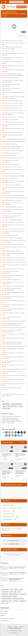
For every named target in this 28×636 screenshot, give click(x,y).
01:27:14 (4, 334)
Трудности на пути (7, 511)
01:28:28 (4, 338)
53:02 (3, 220)
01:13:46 (4, 292)
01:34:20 (4, 361)
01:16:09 (4, 300)
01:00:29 (4, 247)
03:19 (3, 51)
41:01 (3, 185)
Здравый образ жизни (7, 596)
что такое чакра (6, 408)
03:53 (3, 53)
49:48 (3, 209)
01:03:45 (4, 253)
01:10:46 (4, 271)
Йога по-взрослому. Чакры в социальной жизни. (20, 455)
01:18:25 (4, 309)
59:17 (3, 244)
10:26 (3, 78)
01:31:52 (4, 348)
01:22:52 (4, 323)
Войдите (4, 529)
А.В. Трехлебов (5, 591)
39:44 (3, 176)
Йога (21, 589)
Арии (3, 603)
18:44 (3, 110)
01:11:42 (4, 279)
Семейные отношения (8, 519)
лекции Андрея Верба (16, 404)
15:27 (3, 100)
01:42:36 (4, 383)
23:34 (3, 122)
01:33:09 (4, 357)
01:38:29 (4, 369)
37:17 (3, 169)
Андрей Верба (6, 404)
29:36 (3, 146)
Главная (9, 627)
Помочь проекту (4, 611)
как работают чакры (12, 406)
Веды (19, 591)
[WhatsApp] (12, 435)
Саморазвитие (23, 594)
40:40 (3, 181)
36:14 (3, 167)
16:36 (3, 103)
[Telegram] (12, 432)
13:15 (3, 88)
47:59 (3, 203)
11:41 (3, 80)
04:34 (3, 57)
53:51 (3, 222)
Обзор (15, 627)
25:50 (3, 132)
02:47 (3, 47)
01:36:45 (4, 365)
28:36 (3, 141)
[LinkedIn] (6, 435)
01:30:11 (4, 342)
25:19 (3, 128)
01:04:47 (4, 257)
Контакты (3, 615)
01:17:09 (4, 304)
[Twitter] (18, 432)
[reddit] (9, 435)
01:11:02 (4, 275)
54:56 (3, 225)
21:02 (3, 117)
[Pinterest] (24, 432)
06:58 (3, 65)
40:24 (3, 178)
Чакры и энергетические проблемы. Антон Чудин (7, 455)
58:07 (3, 238)
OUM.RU (20, 630)
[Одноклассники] (9, 432)
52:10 (3, 216)
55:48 (3, 229)
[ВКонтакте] (6, 432)
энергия (20, 406)
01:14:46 (4, 296)
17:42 (3, 108)
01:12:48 (4, 288)
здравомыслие (23, 601)
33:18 (3, 158)
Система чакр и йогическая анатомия (11, 416)
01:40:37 (4, 375)
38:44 (3, 173)
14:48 (3, 96)
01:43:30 (4, 387)
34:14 (3, 160)
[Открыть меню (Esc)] (2, 2)
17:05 (3, 105)
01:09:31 (4, 269)
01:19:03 (4, 313)
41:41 (3, 187)
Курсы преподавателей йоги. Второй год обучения (16, 579)
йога (11, 591)
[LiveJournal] (21, 432)
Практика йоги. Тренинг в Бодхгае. (18, 572)
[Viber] (15, 435)
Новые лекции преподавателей (10, 508)
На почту (4, 16)
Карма (14, 596)
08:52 (3, 74)
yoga (15, 591)
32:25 (3, 155)
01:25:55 (4, 330)
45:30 (3, 198)
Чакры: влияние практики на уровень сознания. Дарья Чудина (7, 472)
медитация (15, 601)
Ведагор (17, 589)
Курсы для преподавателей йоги (17, 567)
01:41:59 (4, 379)
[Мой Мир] (15, 432)
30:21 (3, 150)
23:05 (3, 119)
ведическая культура (6, 601)
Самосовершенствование (17, 598)
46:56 (3, 200)
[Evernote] (21, 435)
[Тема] (5, 2)
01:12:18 (4, 286)
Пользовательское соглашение (7, 618)
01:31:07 (4, 346)
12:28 (3, 84)
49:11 (3, 207)
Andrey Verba (5, 594)
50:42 (3, 213)
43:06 (3, 191)
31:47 (3, 153)
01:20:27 (4, 317)
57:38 (3, 235)
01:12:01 (4, 282)
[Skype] (18, 435)
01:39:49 (4, 371)
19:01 (3, 113)
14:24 (3, 92)
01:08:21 (4, 262)
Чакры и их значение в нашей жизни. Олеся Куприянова (20, 472)
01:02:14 (4, 251)
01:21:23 (4, 321)
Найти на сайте (4, 613)
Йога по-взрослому (14, 594)
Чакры (4, 406)
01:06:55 (4, 260)
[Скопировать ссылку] (3, 432)
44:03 (3, 195)
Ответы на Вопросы (6, 598)
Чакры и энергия (6, 513)
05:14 (3, 61)
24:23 (3, 124)
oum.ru (11, 589)
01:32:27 (4, 353)
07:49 (3, 69)
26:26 (3, 135)
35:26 (3, 164)
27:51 (3, 139)
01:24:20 (4, 327)
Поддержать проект (14, 544)
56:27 (3, 231)
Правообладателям (5, 620)
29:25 (3, 144)
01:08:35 (4, 265)
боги (7, 603)
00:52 (3, 43)
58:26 (3, 240)
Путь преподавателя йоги (8, 516)
